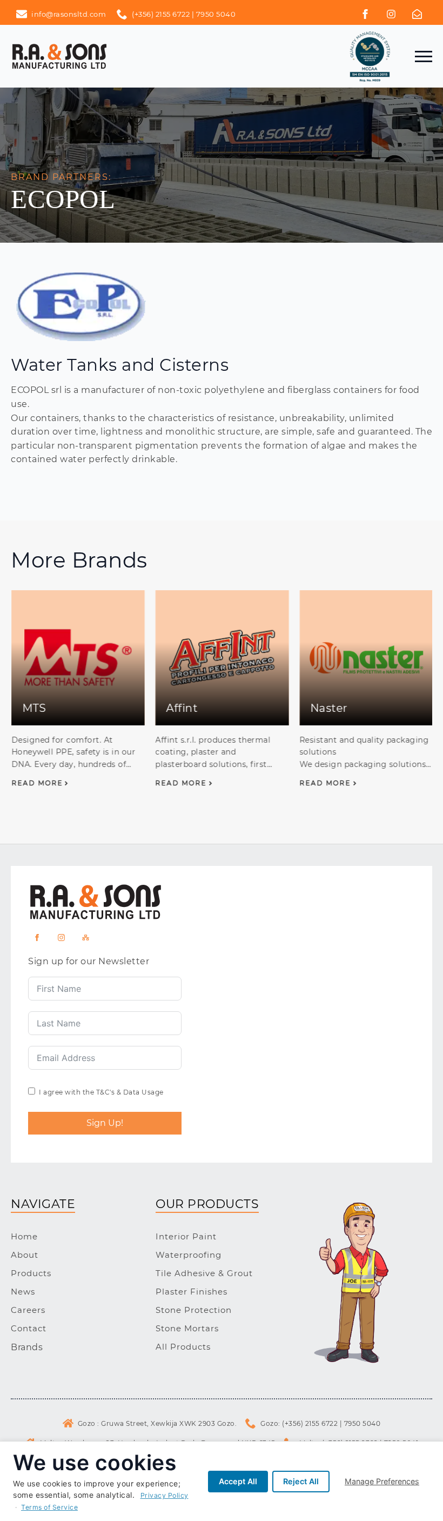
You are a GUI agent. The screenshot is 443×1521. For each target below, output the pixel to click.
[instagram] (61, 937)
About (24, 1255)
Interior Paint (186, 1236)
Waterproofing (189, 1255)
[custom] (391, 14)
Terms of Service (49, 1507)
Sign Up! (104, 1123)
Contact (28, 1328)
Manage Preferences (382, 1481)
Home (24, 1236)
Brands (27, 1347)
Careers (28, 1310)
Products (31, 1273)
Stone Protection (194, 1310)
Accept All (238, 1481)
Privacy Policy (164, 1495)
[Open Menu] (423, 56)
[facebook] (365, 14)
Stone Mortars (187, 1328)
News (23, 1291)
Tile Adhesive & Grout (204, 1273)
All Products (183, 1347)
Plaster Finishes (191, 1291)
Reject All (301, 1481)
